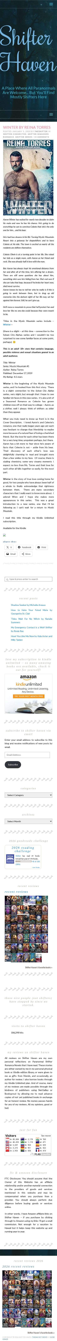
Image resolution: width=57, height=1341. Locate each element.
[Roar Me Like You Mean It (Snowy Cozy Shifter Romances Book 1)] (26, 900)
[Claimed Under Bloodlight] (8, 928)
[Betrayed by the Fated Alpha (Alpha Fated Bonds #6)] (45, 938)
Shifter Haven (28, 48)
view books (36, 867)
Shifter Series (23, 137)
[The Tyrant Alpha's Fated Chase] (14, 900)
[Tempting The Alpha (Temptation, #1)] (8, 900)
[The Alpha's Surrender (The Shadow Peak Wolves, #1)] (26, 919)
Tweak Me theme (39, 1337)
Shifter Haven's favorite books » (38, 967)
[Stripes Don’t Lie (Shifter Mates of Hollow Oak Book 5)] (14, 909)
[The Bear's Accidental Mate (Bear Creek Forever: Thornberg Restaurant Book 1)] (39, 919)
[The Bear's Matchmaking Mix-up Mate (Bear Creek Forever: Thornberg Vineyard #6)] (39, 900)
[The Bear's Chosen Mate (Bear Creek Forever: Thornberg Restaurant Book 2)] (20, 947)
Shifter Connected (14, 134)
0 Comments (42, 137)
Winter (7, 324)
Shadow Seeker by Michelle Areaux (28, 605)
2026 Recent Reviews (18, 1266)
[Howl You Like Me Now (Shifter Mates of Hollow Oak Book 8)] (45, 947)
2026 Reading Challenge (23, 849)
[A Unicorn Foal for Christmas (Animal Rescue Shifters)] (26, 909)
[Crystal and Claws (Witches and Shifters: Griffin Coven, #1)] (8, 910)
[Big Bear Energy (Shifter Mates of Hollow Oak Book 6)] (45, 909)
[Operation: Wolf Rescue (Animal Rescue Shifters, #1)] (20, 909)
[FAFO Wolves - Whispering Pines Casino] (32, 910)
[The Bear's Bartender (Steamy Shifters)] (26, 947)
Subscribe (13, 764)
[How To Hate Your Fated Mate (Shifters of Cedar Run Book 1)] (20, 957)
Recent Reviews (16, 891)
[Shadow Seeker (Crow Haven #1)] (39, 957)
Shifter (18, 855)
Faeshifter (41, 131)
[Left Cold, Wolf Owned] (39, 947)
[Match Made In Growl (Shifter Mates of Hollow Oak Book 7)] (20, 938)
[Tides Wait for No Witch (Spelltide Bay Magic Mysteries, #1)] (14, 957)
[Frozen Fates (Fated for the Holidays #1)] (8, 947)
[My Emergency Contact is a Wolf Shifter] (8, 957)
